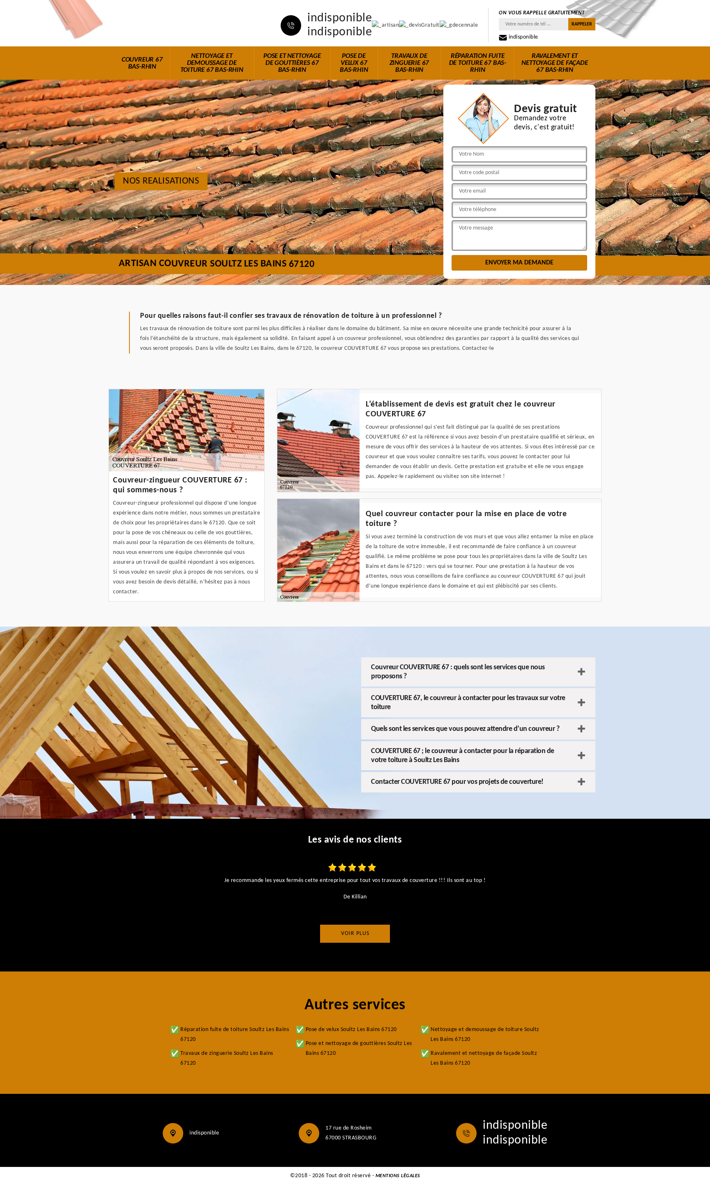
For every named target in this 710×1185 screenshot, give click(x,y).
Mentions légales (398, 1176)
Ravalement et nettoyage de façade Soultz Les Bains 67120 (484, 1058)
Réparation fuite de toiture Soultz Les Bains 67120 (234, 1035)
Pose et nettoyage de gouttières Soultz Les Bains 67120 (359, 1048)
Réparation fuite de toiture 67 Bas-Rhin (477, 63)
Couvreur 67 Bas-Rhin (142, 63)
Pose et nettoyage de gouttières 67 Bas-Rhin (292, 63)
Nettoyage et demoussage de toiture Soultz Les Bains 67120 (485, 1035)
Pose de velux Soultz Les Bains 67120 (351, 1030)
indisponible (339, 18)
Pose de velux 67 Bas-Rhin (354, 63)
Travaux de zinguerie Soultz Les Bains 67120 (226, 1058)
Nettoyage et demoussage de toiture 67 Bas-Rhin (211, 63)
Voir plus (355, 933)
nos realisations (161, 181)
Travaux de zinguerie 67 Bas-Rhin (409, 63)
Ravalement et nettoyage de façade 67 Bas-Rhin (554, 63)
